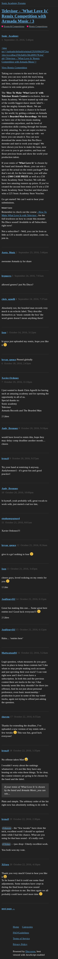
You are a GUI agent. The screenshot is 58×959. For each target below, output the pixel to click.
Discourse (30, 951)
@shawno (6, 828)
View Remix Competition (14, 67)
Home (16, 927)
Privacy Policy (20, 944)
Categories (27, 927)
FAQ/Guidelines (21, 932)
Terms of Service (21, 938)
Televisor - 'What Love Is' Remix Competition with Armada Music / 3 (25, 16)
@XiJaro (6, 844)
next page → (8, 908)
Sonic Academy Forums (14, 3)
